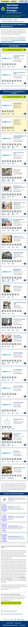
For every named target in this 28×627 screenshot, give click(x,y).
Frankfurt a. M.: (12, 506)
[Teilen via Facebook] (13, 619)
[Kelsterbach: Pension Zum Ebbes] (7, 388)
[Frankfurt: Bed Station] (7, 453)
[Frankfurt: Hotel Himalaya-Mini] (7, 405)
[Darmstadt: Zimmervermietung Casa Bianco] (7, 75)
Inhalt (13, 1)
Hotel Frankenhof (17, 286)
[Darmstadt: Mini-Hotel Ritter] (7, 106)
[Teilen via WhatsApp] (19, 619)
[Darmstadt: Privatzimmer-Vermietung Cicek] (7, 59)
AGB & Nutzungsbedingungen (10, 625)
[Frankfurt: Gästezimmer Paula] (7, 255)
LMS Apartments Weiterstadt (17, 270)
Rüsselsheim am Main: (13, 536)
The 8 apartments (17, 369)
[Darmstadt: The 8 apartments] (7, 372)
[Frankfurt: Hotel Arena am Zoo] (7, 239)
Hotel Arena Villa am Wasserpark (18, 220)
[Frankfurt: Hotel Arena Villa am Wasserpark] (7, 222)
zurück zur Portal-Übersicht (10, 611)
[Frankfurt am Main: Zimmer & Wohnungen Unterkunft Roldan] (7, 139)
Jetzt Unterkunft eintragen (12, 603)
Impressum (22, 625)
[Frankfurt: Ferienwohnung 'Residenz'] (7, 436)
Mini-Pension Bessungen (19, 319)
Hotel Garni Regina (18, 352)
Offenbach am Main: (13, 526)
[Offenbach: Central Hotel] (7, 122)
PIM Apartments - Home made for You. (19, 203)
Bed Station (16, 451)
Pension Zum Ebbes (18, 386)
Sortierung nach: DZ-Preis (16, 50)
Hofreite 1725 (16, 170)
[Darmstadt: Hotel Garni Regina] (7, 355)
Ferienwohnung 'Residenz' (17, 434)
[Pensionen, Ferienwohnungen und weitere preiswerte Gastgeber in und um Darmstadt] (4, 499)
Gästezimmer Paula (18, 252)
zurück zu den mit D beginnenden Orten (13, 614)
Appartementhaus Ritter (19, 467)
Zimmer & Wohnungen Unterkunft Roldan (19, 136)
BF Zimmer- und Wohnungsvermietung (18, 186)
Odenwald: (10, 516)
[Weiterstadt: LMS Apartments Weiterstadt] (7, 272)
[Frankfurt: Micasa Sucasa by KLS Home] (7, 155)
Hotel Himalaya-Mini (18, 402)
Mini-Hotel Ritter (17, 103)
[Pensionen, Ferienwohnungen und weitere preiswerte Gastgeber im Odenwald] (4, 517)
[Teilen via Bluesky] (16, 619)
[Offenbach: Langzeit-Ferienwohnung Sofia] (7, 305)
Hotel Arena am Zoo (18, 236)
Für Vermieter (10, 623)
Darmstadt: (11, 498)
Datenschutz (18, 623)
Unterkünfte (4, 1)
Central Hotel (16, 120)
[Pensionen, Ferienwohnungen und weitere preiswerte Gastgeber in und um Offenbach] (4, 527)
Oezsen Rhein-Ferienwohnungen (17, 336)
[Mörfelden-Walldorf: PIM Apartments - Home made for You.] (7, 206)
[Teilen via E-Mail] (23, 619)
